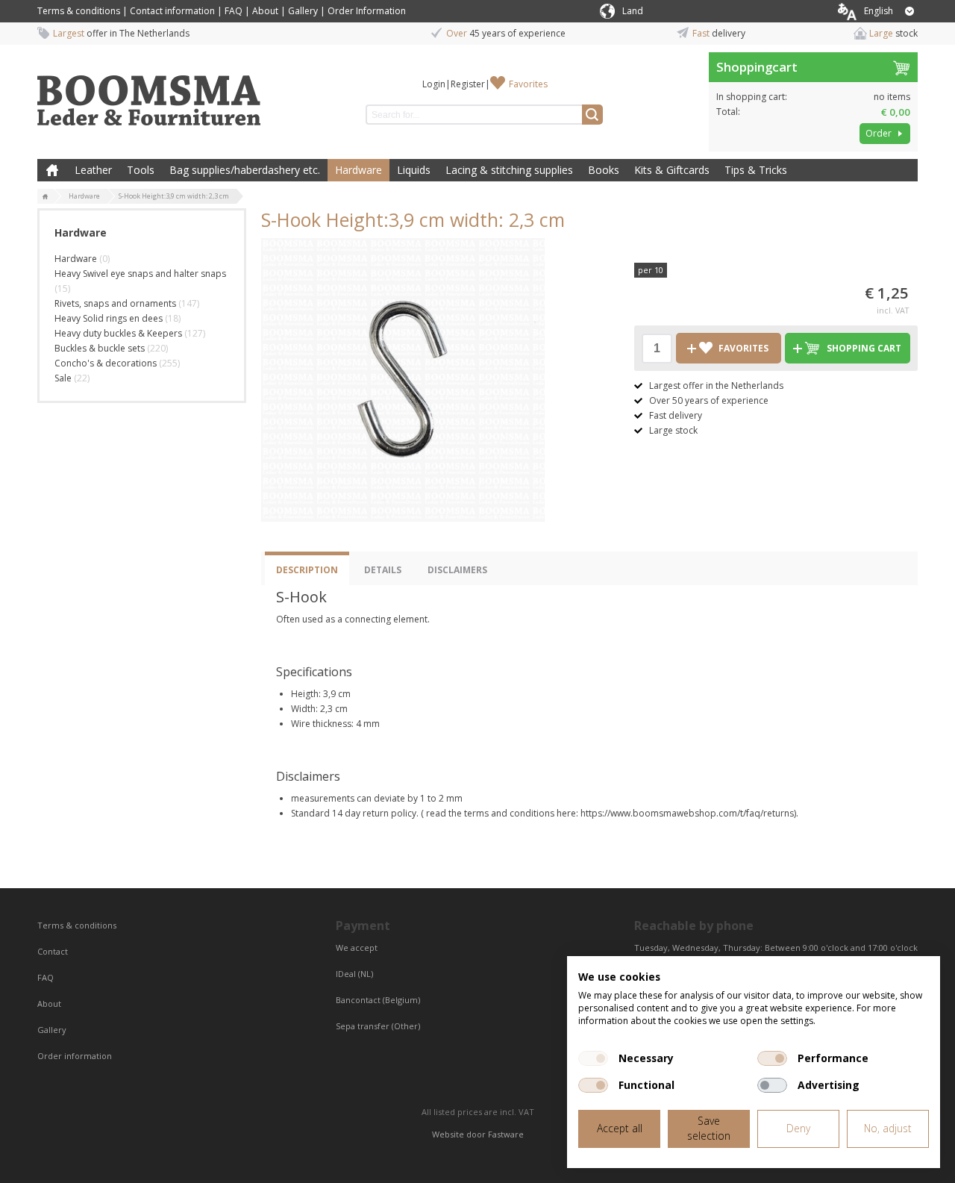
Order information (74, 1055)
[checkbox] (593, 1058)
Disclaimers (457, 570)
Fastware (506, 1134)
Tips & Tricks (755, 170)
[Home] (45, 197)
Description (307, 570)
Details (382, 570)
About (265, 10)
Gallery (303, 10)
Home (52, 170)
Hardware (358, 170)
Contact (53, 951)
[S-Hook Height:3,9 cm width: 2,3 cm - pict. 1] (403, 380)
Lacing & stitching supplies (509, 170)
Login (433, 84)
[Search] (592, 114)
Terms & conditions (78, 10)
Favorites (528, 84)
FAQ (233, 10)
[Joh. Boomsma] (149, 93)
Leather (93, 170)
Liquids (413, 170)
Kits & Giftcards (672, 170)
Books (603, 170)
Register (468, 84)
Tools (140, 170)
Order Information (367, 10)
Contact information (172, 10)
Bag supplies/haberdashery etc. (244, 170)
